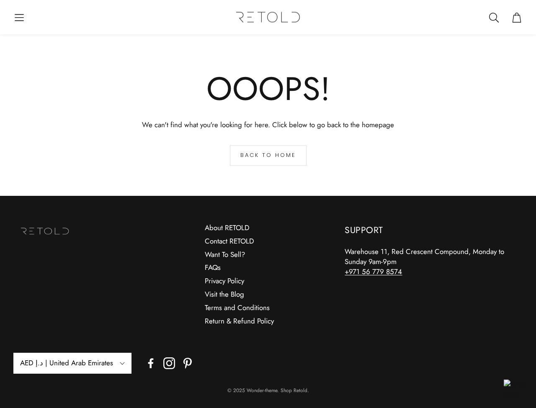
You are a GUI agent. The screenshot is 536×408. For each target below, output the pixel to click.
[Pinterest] (187, 363)
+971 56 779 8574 (373, 272)
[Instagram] (169, 363)
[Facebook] (151, 363)
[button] (19, 17)
